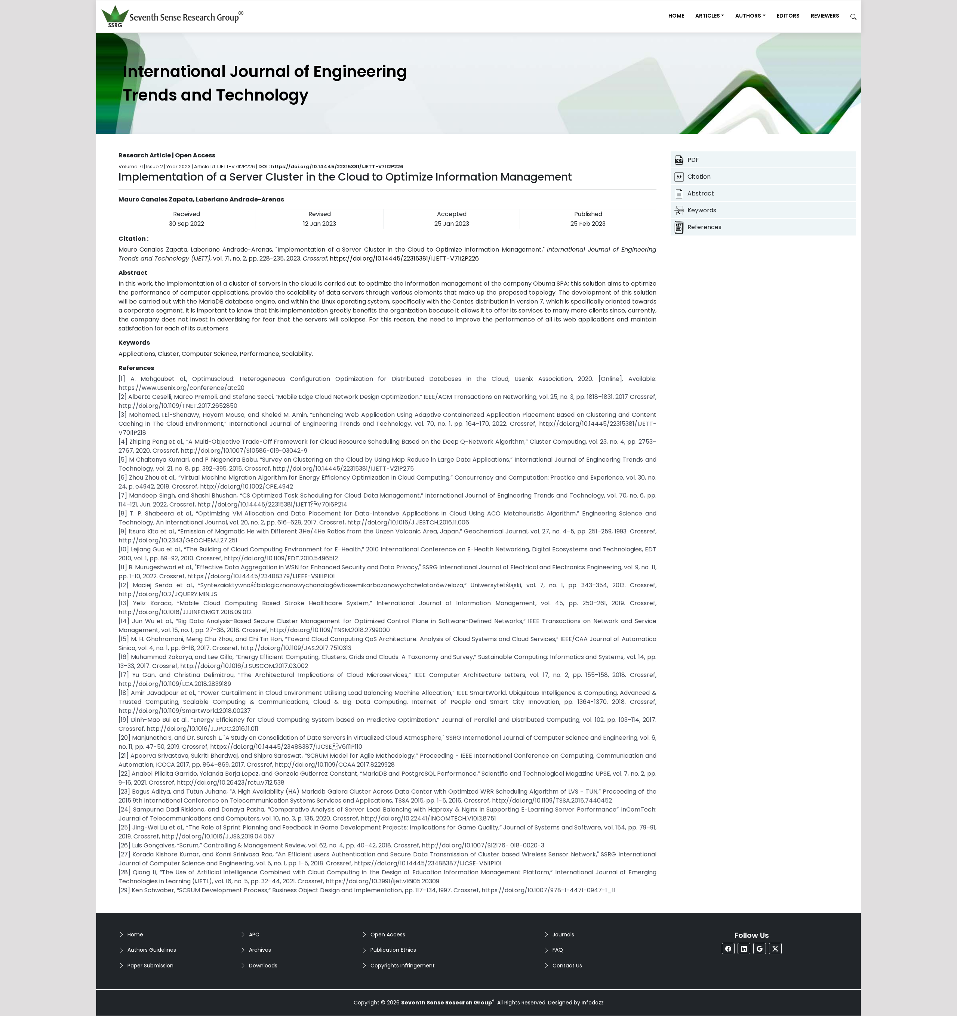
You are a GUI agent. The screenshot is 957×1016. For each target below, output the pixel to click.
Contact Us (567, 965)
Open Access (387, 934)
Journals (563, 934)
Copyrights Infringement (402, 965)
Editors (788, 15)
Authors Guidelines (151, 950)
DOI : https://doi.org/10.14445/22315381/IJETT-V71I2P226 (330, 166)
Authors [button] (748, 15)
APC (254, 934)
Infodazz (593, 1002)
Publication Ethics (393, 950)
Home (676, 15)
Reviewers (825, 15)
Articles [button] (707, 15)
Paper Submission (150, 965)
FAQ (558, 950)
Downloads (263, 965)
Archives (260, 950)
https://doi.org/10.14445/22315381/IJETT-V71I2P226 (404, 258)
